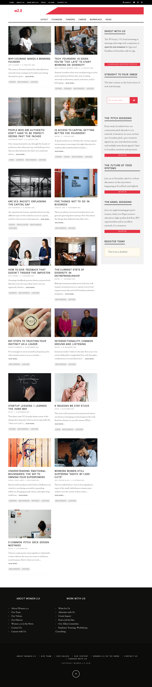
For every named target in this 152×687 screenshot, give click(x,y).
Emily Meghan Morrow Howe (66, 68)
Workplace (96, 19)
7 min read (88, 157)
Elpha (10, 412)
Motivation (35, 501)
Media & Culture (22, 224)
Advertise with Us (66, 612)
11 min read (35, 293)
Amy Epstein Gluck (62, 480)
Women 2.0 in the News (22, 624)
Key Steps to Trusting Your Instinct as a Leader (27, 342)
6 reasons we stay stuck (72, 405)
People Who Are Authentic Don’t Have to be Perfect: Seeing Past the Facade (26, 133)
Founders (57, 19)
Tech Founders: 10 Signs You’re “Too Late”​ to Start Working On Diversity (73, 61)
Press (43, 2)
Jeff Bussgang (14, 207)
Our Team (16, 612)
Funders (70, 19)
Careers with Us (18, 631)
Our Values (16, 616)
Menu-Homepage (23, 82)
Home (12, 2)
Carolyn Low (60, 207)
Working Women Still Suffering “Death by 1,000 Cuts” (72, 474)
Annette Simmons (15, 347)
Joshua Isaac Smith (16, 480)
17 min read (45, 501)
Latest (44, 19)
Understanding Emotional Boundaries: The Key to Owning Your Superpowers (27, 474)
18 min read (13, 228)
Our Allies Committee (68, 624)
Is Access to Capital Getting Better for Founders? (74, 131)
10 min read (79, 429)
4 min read (34, 82)
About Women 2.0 (20, 608)
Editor (57, 136)
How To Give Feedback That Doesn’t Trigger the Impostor (29, 271)
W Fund (52, 2)
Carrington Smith (15, 139)
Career (82, 19)
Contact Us (62, 2)
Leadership (67, 88)
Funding (67, 157)
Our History (17, 620)
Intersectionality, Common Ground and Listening (74, 342)
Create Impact (64, 616)
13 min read (34, 429)
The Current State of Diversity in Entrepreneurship (69, 272)
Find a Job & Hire (66, 620)
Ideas (109, 19)
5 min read (71, 228)
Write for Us (64, 608)
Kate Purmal (13, 276)
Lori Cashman (13, 65)
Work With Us (32, 2)
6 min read (42, 160)
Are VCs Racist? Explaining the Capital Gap (27, 203)
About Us (20, 2)
